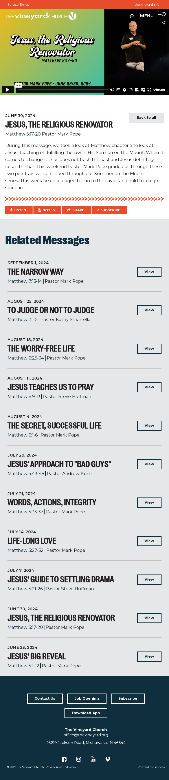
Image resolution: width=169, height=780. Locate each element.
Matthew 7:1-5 (22, 319)
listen (20, 210)
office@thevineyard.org (86, 735)
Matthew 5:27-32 (25, 550)
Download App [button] (86, 713)
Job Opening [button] (87, 698)
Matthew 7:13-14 (24, 281)
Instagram (78, 759)
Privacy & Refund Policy (61, 767)
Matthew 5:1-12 (23, 665)
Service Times (18, 5)
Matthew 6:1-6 (22, 435)
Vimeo (107, 759)
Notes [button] (48, 210)
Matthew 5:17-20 (23, 134)
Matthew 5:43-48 (25, 473)
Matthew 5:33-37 (25, 511)
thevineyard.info (147, 5)
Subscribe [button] (110, 210)
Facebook (64, 759)
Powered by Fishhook (151, 767)
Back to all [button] (146, 118)
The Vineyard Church (30, 767)
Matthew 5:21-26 (25, 588)
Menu (147, 15)
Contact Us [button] (45, 698)
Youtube (93, 759)
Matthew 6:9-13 (23, 396)
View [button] (149, 272)
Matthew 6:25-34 (25, 358)
